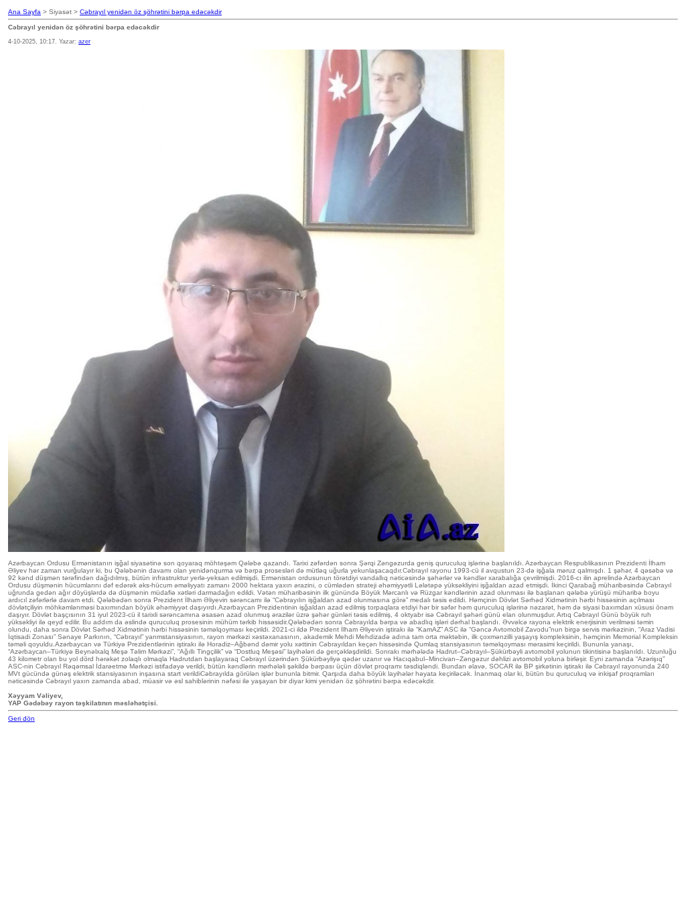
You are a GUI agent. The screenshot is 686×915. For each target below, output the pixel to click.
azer (84, 41)
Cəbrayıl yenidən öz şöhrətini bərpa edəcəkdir (151, 11)
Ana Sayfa (24, 11)
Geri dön (21, 718)
